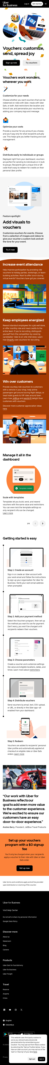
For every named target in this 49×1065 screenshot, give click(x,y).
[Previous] (35, 523)
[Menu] (46, 4)
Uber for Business (11, 902)
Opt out (32, 1059)
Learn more (8, 513)
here (5, 409)
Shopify (10, 340)
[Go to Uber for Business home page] (10, 3)
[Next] (42, 523)
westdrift (28, 398)
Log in (26, 4)
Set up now (25, 868)
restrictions (35, 670)
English (9, 1020)
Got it (41, 1059)
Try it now (10, 250)
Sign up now (11, 63)
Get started (37, 4)
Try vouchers (31, 63)
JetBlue (15, 398)
